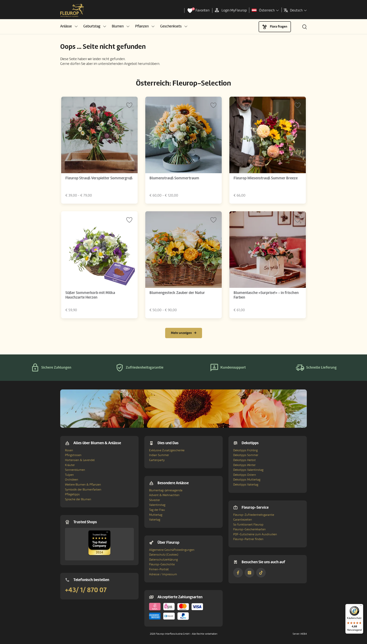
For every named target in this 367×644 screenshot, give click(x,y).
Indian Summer (159, 455)
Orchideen (71, 479)
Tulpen (69, 475)
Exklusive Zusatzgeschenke (166, 450)
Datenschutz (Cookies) (163, 554)
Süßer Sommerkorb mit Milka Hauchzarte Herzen (90, 295)
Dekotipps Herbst (244, 460)
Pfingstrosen (73, 455)
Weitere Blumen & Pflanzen (83, 484)
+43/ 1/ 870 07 (86, 590)
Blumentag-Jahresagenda (165, 490)
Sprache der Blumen (78, 499)
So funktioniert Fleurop (248, 524)
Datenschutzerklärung (163, 559)
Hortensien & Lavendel (80, 460)
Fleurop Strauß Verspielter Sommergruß (98, 178)
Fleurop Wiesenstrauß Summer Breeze (266, 178)
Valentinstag (157, 505)
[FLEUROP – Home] (72, 10)
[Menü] (361, 606)
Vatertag (154, 519)
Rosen (69, 450)
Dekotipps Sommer (245, 455)
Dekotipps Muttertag (246, 479)
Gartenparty (157, 460)
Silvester (154, 500)
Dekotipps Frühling (245, 450)
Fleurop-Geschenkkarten (249, 529)
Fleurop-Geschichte (162, 564)
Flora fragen (278, 26)
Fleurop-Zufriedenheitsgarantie (253, 515)
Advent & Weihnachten (164, 495)
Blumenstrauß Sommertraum (174, 178)
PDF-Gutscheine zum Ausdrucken (255, 534)
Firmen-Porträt (159, 569)
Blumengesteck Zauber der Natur (177, 293)
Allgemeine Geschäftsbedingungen (171, 550)
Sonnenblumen (75, 470)
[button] (69, 26)
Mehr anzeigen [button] (181, 333)
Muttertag (155, 515)
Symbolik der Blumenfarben (83, 489)
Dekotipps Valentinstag (248, 470)
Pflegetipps (72, 494)
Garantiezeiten (242, 519)
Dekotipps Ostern (244, 475)
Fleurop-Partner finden (248, 539)
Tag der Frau (157, 510)
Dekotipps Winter (244, 465)
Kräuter (70, 465)
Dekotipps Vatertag (245, 484)
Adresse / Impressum (163, 574)
